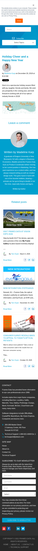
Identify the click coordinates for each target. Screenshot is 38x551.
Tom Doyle (15, 254)
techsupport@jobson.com (14, 437)
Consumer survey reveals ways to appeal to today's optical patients (19, 338)
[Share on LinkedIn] (33, 259)
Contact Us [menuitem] (6, 452)
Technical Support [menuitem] (9, 455)
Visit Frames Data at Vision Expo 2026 (16, 232)
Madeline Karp (9, 73)
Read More (7, 260)
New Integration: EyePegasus (18, 288)
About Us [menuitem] (5, 449)
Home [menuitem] (4, 446)
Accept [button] (19, 21)
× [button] (33, 4)
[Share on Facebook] (25, 259)
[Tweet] (29, 259)
